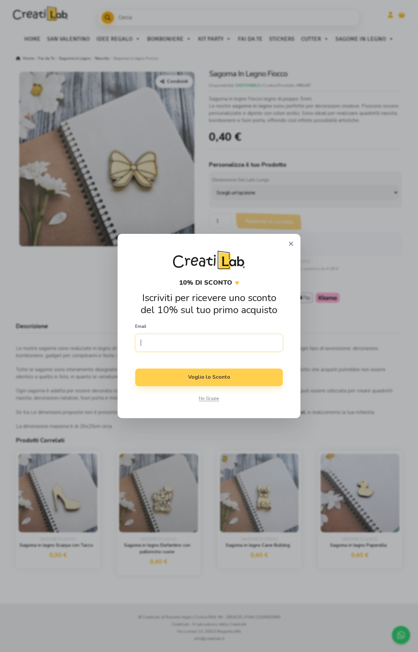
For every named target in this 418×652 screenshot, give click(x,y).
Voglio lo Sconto (209, 377)
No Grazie (209, 398)
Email (140, 326)
